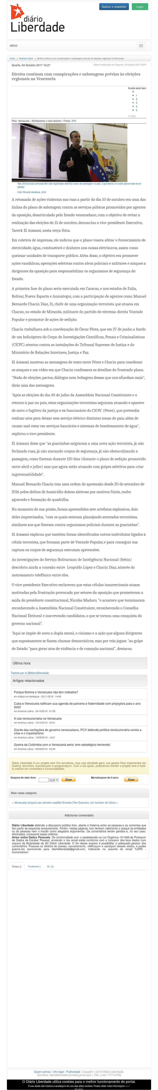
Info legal (58, 1072)
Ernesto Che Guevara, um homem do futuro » (90, 802)
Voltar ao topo (146, 1082)
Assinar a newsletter (114, 7)
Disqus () (16, 866)
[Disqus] (79, 918)
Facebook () (34, 866)
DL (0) (50, 866)
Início (14, 45)
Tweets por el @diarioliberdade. (30, 673)
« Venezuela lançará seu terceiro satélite (37, 802)
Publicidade (73, 1072)
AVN (73, 121)
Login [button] (140, 7)
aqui (127, 1085)
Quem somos (42, 1072)
